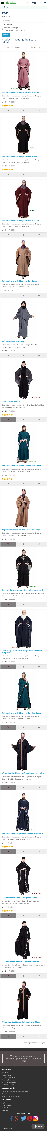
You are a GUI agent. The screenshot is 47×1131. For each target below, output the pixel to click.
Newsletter (5, 1110)
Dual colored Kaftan (11, 401)
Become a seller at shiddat (11, 1096)
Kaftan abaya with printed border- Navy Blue (22, 833)
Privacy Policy (6, 1075)
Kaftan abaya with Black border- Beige (19, 281)
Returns (4, 1094)
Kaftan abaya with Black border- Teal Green (21, 713)
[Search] (28, 3)
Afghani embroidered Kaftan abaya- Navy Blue (23, 773)
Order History (6, 1105)
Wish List (5, 1108)
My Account (6, 1103)
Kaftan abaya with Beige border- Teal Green (21, 465)
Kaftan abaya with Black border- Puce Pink (21, 92)
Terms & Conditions (8, 1077)
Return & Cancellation (9, 1082)
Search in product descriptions (14, 30)
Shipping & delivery (8, 1080)
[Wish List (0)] (45, 3)
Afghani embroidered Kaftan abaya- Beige (21, 530)
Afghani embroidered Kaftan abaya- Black (21, 1022)
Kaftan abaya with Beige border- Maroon (20, 220)
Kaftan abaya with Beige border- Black (19, 156)
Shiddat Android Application (11, 1085)
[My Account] (41, 3)
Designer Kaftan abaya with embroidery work (22, 590)
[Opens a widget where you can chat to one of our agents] (38, 1127)
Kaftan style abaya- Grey (13, 341)
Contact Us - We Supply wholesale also (15, 1091)
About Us (5, 1073)
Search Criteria (7, 16)
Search (11, 7)
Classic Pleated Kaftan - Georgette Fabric (20, 961)
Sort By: (10, 47)
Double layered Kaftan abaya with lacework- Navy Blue (22, 651)
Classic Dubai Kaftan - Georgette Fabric (19, 897)
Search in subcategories (12, 28)
